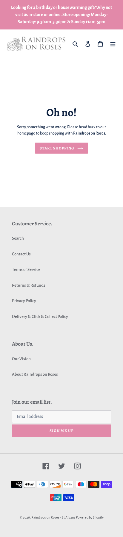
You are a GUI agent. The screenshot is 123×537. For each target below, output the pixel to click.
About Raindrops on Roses (35, 374)
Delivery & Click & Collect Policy (40, 316)
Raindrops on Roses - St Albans (53, 517)
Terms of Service (26, 269)
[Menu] (113, 44)
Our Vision (21, 359)
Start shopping (57, 148)
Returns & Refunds (28, 285)
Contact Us (21, 254)
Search (18, 238)
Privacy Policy (24, 301)
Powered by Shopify (90, 517)
